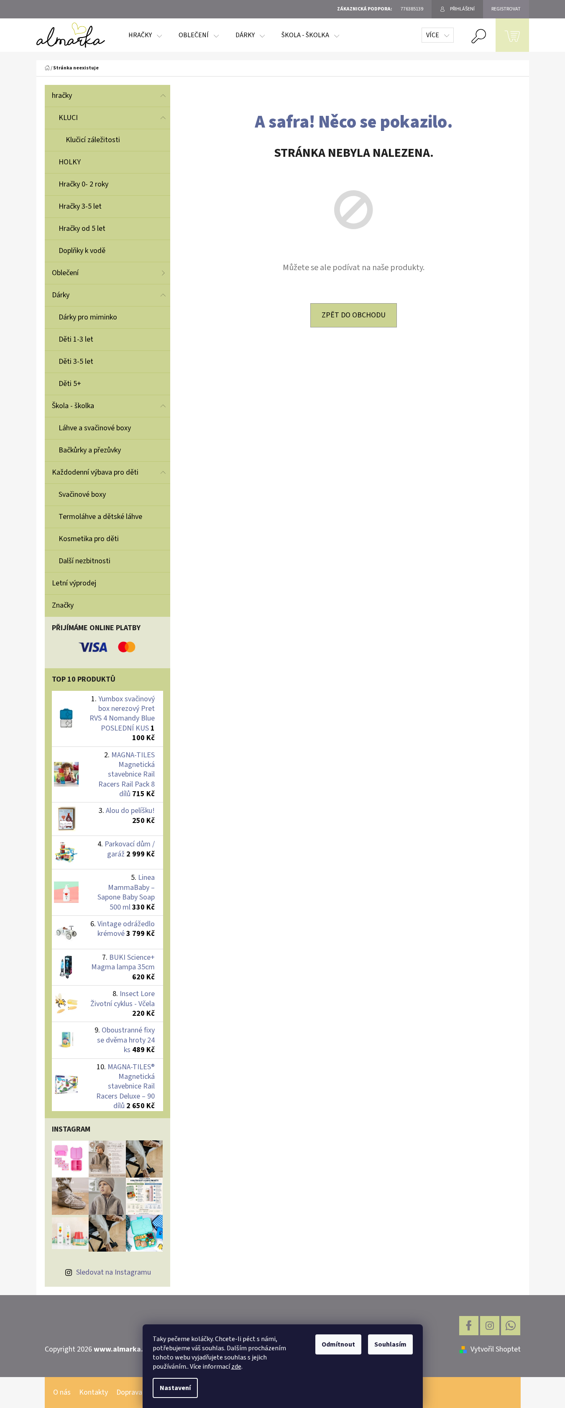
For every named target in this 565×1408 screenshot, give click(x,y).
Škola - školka (73, 406)
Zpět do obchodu (354, 315)
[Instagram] (489, 1325)
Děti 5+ (70, 383)
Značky (63, 605)
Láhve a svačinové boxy (95, 428)
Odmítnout (338, 1344)
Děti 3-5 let (76, 361)
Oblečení (65, 273)
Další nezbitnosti (84, 561)
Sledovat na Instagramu (113, 1272)
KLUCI (68, 117)
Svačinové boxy (82, 494)
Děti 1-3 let (76, 339)
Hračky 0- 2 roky (83, 184)
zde (236, 1366)
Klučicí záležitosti (93, 140)
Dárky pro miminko (88, 317)
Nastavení (175, 1388)
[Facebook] (468, 1325)
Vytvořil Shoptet (495, 1349)
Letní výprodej (74, 583)
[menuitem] (145, 35)
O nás (62, 1392)
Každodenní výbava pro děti (95, 472)
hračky (62, 95)
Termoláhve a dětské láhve (100, 516)
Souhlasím (390, 1344)
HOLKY (70, 162)
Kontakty (93, 1392)
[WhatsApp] (510, 1325)
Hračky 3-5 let (80, 206)
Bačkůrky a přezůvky (90, 450)
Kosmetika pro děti (89, 539)
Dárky (60, 295)
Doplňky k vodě (82, 250)
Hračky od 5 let (82, 228)
